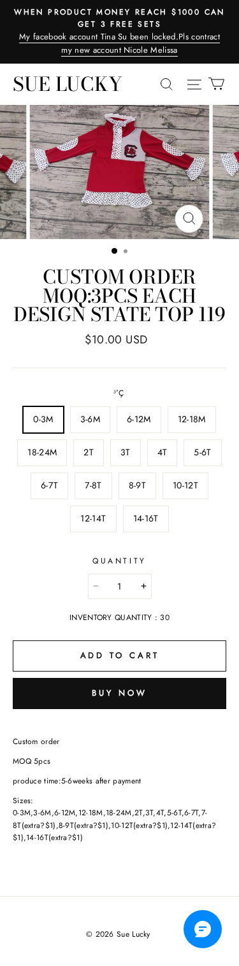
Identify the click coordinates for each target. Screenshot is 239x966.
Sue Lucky (67, 84)
